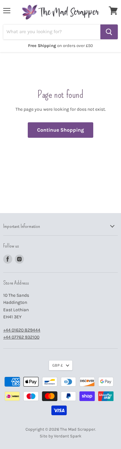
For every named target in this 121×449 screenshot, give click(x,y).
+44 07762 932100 (21, 337)
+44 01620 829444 (21, 330)
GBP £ (57, 365)
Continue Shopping (60, 130)
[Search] (109, 31)
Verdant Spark (67, 436)
